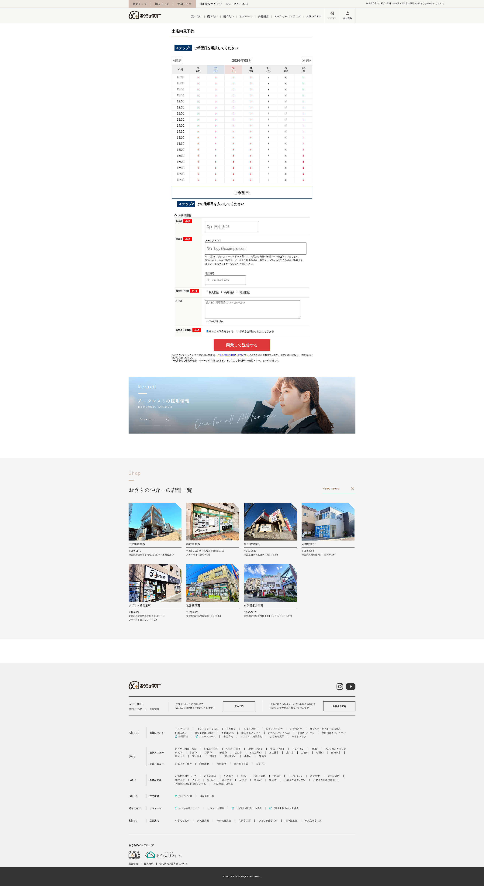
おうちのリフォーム (189, 808)
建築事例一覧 (207, 796)
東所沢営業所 (224, 820)
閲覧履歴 (204, 764)
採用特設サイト (209, 4)
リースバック (295, 776)
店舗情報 (154, 709)
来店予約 (239, 706)
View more (331, 488)
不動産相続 (210, 776)
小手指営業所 (182, 820)
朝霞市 (319, 752)
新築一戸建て (255, 748)
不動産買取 (260, 776)
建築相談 (245, 292)
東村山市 (180, 756)
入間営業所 (245, 820)
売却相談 (229, 292)
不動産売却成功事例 (324, 780)
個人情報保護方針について (173, 863)
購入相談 (214, 292)
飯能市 (223, 752)
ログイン (332, 18)
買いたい (196, 16)
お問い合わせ (314, 16)
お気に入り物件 (183, 764)
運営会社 (133, 863)
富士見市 (274, 752)
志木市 (290, 752)
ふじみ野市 (255, 752)
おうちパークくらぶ (279, 732)
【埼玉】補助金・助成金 (248, 808)
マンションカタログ (335, 748)
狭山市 (238, 752)
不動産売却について (185, 776)
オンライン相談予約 (251, 736)
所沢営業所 (203, 820)
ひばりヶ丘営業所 (268, 820)
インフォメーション (208, 729)
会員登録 (347, 18)
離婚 (243, 776)
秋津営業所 (291, 820)
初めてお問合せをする (221, 331)
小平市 (247, 756)
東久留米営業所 (313, 820)
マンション (298, 748)
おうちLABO (185, 796)
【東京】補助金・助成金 (286, 808)
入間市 (208, 752)
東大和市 (197, 756)
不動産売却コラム (223, 783)
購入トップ (162, 4)
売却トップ (184, 4)
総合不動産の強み (204, 732)
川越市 (193, 752)
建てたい (228, 16)
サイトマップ (299, 736)
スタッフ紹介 (251, 729)
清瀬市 (213, 756)
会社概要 (231, 729)
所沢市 (178, 752)
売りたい (212, 16)
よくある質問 (277, 736)
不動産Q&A (228, 732)
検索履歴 (221, 764)
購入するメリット (251, 732)
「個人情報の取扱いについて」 (233, 355)
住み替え (228, 776)
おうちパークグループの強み (325, 729)
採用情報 (183, 736)
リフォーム (246, 16)
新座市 (305, 752)
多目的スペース (306, 732)
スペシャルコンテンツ (287, 16)
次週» (306, 60)
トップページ (182, 729)
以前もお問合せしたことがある (257, 331)
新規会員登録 (339, 706)
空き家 (277, 776)
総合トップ (140, 4)
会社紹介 (263, 16)
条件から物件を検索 (185, 748)
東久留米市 (231, 756)
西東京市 (336, 752)
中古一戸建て (277, 748)
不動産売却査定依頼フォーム (190, 783)
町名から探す (211, 748)
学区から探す (233, 748)
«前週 (177, 60)
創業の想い (181, 732)
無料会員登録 (241, 764)
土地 (314, 748)
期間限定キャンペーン (334, 732)
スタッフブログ (274, 729)
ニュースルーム (235, 4)
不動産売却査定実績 (295, 780)
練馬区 (262, 756)
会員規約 (148, 863)
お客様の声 (296, 729)
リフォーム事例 (216, 808)
